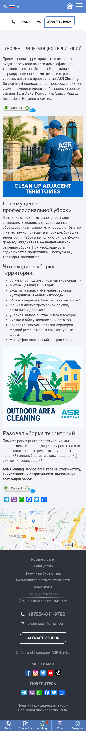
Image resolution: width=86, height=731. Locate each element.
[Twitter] (43, 672)
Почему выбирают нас (43, 573)
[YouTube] (50, 672)
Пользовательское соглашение (43, 710)
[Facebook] (28, 672)
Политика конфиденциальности (43, 705)
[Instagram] (35, 672)
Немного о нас (43, 559)
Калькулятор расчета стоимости (43, 580)
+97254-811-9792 (29, 22)
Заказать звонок (59, 21)
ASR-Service (43, 587)
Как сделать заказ (43, 594)
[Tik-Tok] (58, 672)
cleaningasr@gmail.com (46, 623)
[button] (11, 6)
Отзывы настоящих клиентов (43, 601)
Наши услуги (43, 566)
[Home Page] (70, 6)
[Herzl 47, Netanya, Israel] (43, 529)
